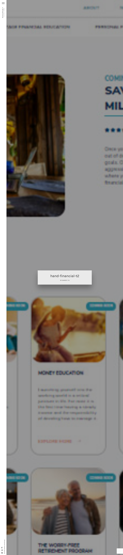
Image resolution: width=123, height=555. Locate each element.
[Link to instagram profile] (2, 550)
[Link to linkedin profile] (2, 553)
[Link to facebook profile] (1, 548)
